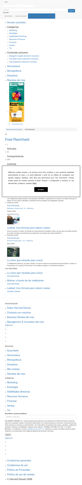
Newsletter (50, 16)
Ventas (12, 45)
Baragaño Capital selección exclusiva (24, 55)
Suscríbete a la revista (37, 16)
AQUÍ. (34, 183)
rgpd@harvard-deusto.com (36, 429)
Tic (10, 48)
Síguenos (9, 325)
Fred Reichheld (17, 139)
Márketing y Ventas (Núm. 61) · (17, 208)
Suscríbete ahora (17, 124)
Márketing (13, 30)
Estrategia (13, 33)
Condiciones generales (19, 460)
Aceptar (41, 189)
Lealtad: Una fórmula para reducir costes (28, 227)
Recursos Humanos (17, 39)
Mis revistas (13, 369)
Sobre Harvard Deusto (19, 307)
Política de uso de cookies (21, 474)
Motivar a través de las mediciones (25, 280)
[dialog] (41, 181)
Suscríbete (12, 350)
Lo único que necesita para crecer (25, 260)
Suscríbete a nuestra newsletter (16, 413)
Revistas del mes (16, 80)
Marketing (12, 382)
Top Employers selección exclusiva (23, 61)
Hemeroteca (8, 16)
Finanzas (12, 42)
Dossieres (12, 75)
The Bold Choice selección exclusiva (23, 58)
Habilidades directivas (18, 36)
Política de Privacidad (18, 469)
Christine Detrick (13, 291)
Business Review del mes (20, 317)
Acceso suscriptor (20, 16)
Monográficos (14, 70)
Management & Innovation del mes (25, 321)
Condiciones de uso (17, 465)
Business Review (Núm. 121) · (17, 241)
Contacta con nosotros (19, 312)
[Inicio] (39, 5)
